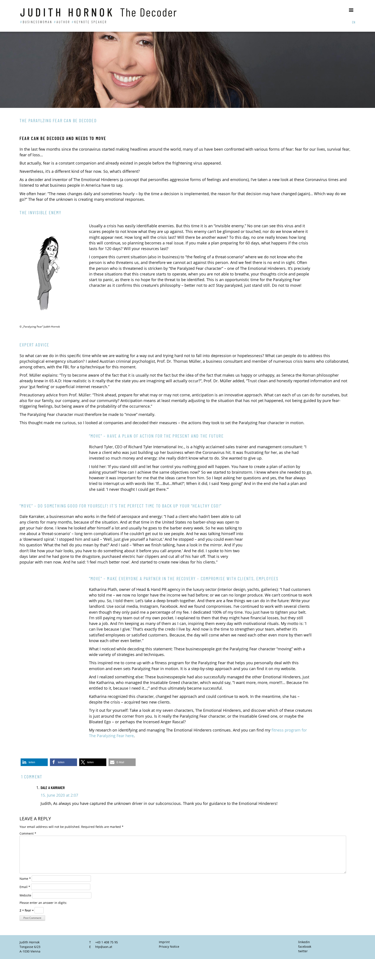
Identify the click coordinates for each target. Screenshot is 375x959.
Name (25, 879)
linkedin (304, 942)
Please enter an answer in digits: (43, 903)
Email (25, 887)
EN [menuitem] (353, 22)
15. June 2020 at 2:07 (59, 795)
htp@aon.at (103, 947)
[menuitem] (353, 22)
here (129, 735)
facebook (304, 946)
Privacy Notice (169, 946)
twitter (303, 951)
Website (25, 895)
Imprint (164, 942)
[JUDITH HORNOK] (107, 16)
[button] (34, 762)
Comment (28, 833)
